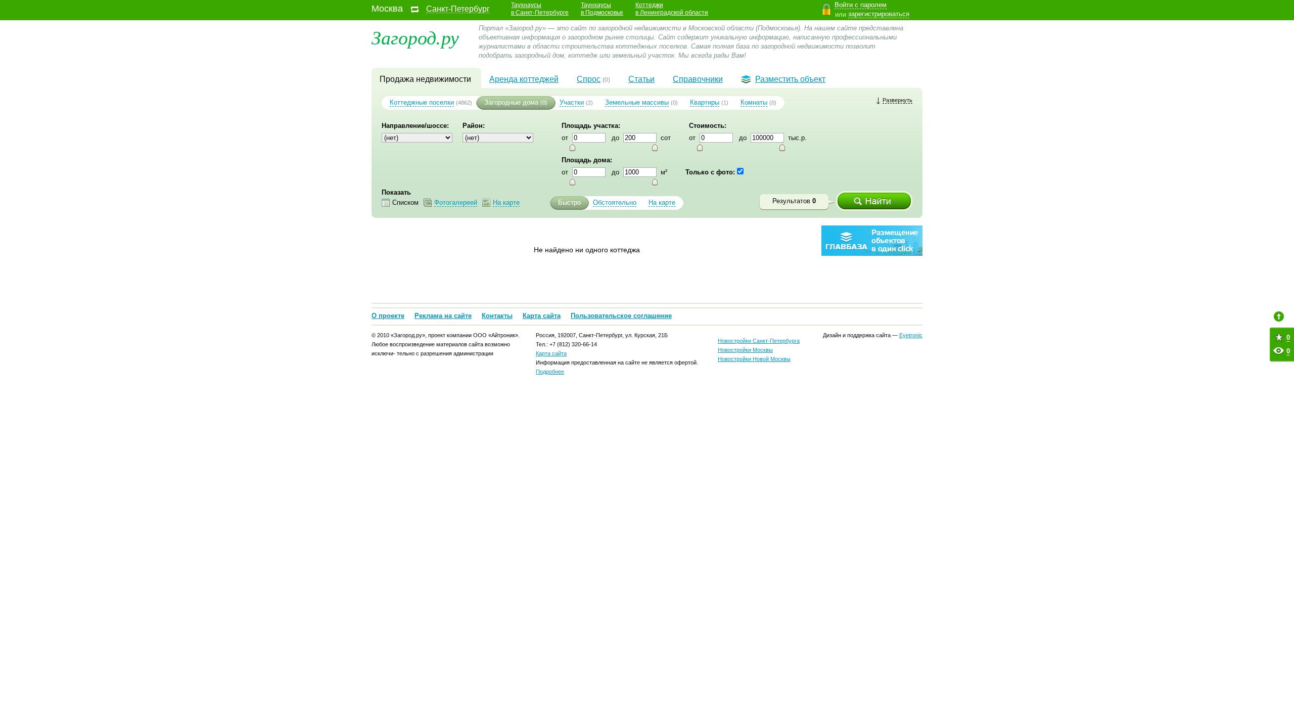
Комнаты (754, 102)
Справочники (698, 79)
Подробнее (550, 372)
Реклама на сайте (443, 316)
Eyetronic (910, 335)
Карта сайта (542, 316)
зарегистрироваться (878, 14)
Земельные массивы (637, 102)
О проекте (388, 316)
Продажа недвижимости (425, 79)
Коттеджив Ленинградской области (671, 9)
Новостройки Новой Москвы (754, 359)
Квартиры (704, 102)
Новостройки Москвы (745, 350)
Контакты (497, 316)
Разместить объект (790, 79)
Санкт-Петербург (458, 9)
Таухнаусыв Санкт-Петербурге (540, 9)
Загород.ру (415, 37)
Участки (572, 102)
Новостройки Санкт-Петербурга (759, 341)
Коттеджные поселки (422, 102)
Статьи (641, 79)
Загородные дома (511, 102)
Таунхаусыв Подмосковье (602, 9)
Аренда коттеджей (524, 79)
